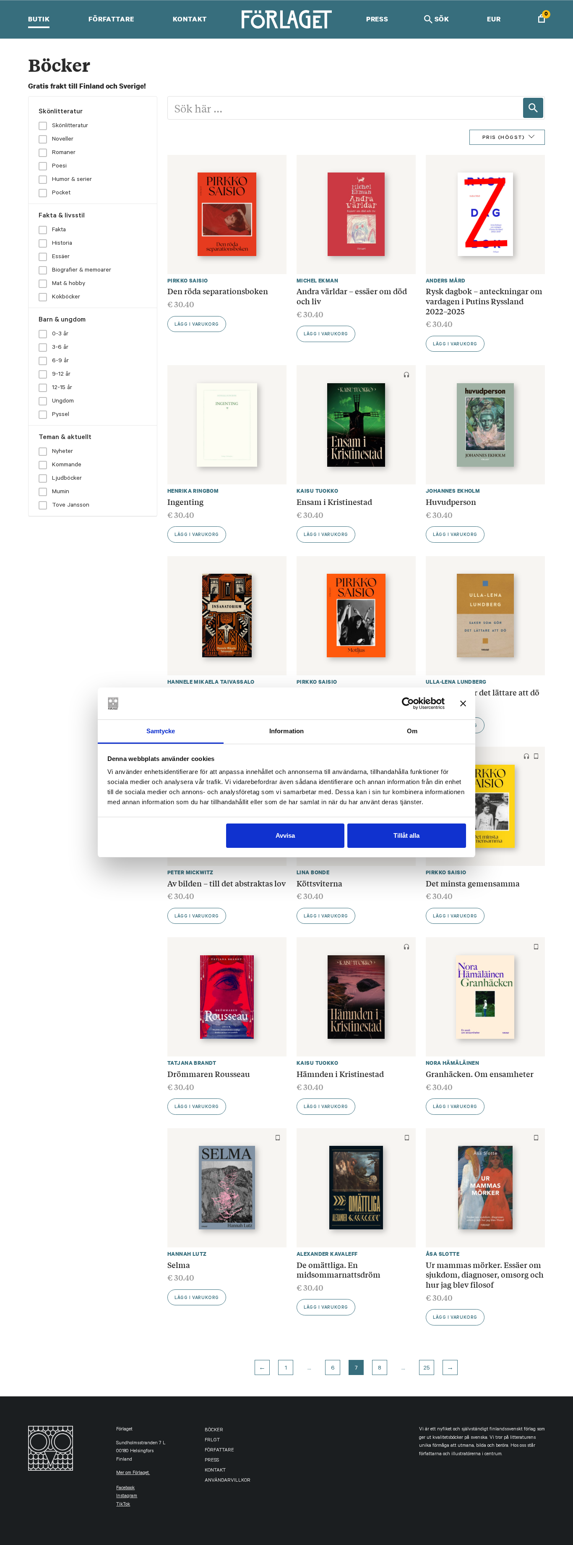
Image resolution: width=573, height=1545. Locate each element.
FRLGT (212, 1440)
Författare (111, 19)
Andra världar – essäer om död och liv (352, 296)
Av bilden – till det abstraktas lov (226, 883)
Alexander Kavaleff (327, 1253)
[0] (541, 19)
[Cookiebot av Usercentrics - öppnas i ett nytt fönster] (408, 703)
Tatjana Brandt (191, 1063)
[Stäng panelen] (463, 703)
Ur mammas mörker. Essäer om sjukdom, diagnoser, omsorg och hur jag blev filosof (485, 1274)
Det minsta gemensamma (473, 883)
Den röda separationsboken (217, 291)
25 (426, 1368)
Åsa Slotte (442, 1253)
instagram (126, 1496)
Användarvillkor (227, 1481)
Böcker (214, 1430)
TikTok (123, 1505)
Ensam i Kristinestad (334, 501)
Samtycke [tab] (160, 731)
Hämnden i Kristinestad (340, 1074)
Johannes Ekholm (453, 490)
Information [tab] (286, 731)
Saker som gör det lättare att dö (482, 692)
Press (377, 19)
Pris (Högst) (503, 138)
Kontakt (190, 19)
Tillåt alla (406, 835)
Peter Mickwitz (190, 872)
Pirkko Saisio (187, 280)
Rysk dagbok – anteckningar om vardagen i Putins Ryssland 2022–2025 (484, 300)
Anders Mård (446, 280)
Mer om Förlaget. (133, 1473)
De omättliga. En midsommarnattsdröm (338, 1270)
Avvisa (285, 835)
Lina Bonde (313, 872)
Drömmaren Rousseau (208, 1074)
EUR (494, 19)
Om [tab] (412, 731)
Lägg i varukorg (197, 324)
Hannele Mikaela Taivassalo (211, 681)
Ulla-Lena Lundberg (456, 681)
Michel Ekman (317, 280)
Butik (38, 19)
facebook (125, 1488)
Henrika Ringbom (193, 490)
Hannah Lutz (187, 1253)
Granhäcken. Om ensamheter (480, 1074)
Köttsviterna (319, 883)
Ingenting (185, 501)
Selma (178, 1265)
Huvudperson (451, 501)
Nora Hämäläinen (452, 1063)
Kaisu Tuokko (317, 490)
